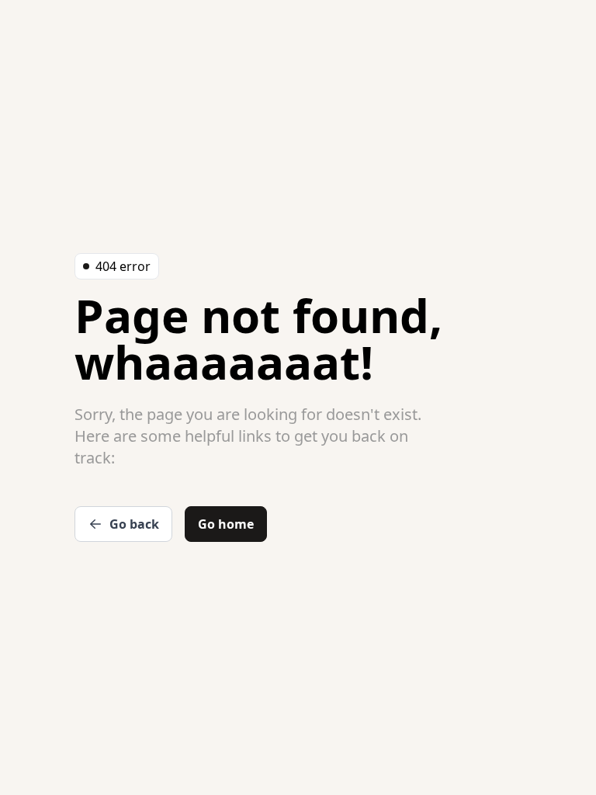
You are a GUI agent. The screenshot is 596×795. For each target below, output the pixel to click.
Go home (226, 524)
